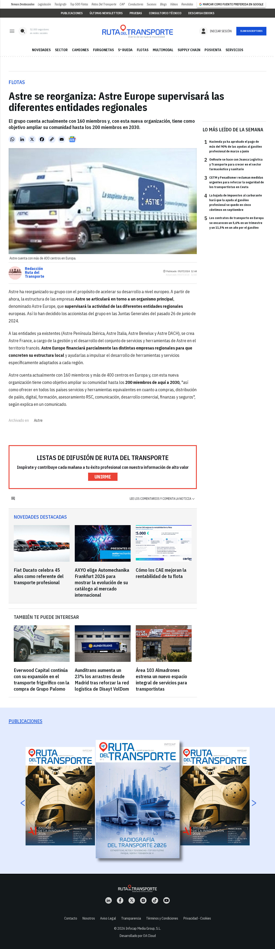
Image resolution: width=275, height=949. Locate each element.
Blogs (163, 4)
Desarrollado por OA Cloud (137, 936)
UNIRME (103, 477)
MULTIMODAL (163, 50)
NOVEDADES (41, 50)
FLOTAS (142, 50)
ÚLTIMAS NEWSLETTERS (106, 13)
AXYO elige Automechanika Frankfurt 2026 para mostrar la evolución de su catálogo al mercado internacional (102, 582)
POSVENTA (213, 50)
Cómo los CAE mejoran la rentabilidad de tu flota (161, 573)
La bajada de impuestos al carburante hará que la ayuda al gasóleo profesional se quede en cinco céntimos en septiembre (233, 202)
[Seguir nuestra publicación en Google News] (72, 139)
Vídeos (174, 4)
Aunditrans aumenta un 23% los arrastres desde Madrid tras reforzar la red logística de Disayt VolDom (102, 679)
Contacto (70, 918)
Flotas (17, 82)
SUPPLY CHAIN (189, 50)
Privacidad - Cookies (197, 918)
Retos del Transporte (104, 4)
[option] (138, 799)
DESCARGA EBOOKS (201, 13)
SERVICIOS (234, 50)
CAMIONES (80, 50)
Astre (38, 420)
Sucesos (151, 4)
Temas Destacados (22, 4)
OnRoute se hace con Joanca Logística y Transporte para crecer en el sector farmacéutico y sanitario (233, 164)
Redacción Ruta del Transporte (34, 272)
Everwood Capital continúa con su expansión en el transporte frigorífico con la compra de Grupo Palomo (41, 679)
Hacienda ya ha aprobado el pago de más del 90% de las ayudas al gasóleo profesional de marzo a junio (233, 146)
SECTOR (61, 50)
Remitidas (187, 4)
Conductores (135, 4)
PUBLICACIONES (72, 13)
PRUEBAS (136, 13)
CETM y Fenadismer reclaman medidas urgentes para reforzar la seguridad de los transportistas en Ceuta (234, 182)
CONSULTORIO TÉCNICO (165, 13)
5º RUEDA (125, 50)
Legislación (44, 4)
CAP (122, 4)
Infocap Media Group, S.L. (143, 928)
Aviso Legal (108, 918)
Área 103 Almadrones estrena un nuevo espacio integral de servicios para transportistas (161, 679)
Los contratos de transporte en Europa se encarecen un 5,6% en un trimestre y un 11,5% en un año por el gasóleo (234, 223)
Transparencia (131, 918)
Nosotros (88, 918)
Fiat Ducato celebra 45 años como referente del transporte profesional (39, 576)
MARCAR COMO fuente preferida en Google (233, 4)
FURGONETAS (103, 50)
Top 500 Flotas (79, 4)
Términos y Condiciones (162, 918)
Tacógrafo (60, 4)
